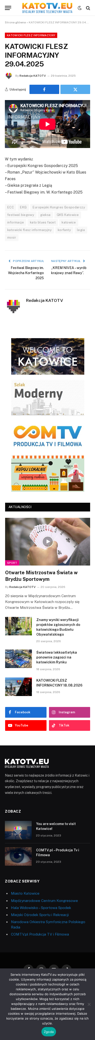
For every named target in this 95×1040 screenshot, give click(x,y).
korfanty (64, 230)
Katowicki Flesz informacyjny (31, 35)
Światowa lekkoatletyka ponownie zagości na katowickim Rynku (56, 657)
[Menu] (8, 7)
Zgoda (49, 1032)
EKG (23, 207)
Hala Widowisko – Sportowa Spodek (41, 908)
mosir (11, 237)
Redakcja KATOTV (32, 75)
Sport (12, 562)
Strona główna (15, 22)
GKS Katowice (68, 215)
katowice (69, 222)
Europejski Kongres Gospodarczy (59, 207)
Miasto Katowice (25, 893)
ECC (10, 207)
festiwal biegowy (20, 215)
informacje (15, 222)
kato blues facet (43, 222)
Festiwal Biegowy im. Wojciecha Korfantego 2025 (26, 273)
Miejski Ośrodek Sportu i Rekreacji (40, 915)
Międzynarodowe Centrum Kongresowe (44, 901)
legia (81, 230)
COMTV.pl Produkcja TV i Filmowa (40, 934)
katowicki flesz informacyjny (29, 230)
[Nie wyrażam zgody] (88, 1004)
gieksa (45, 215)
